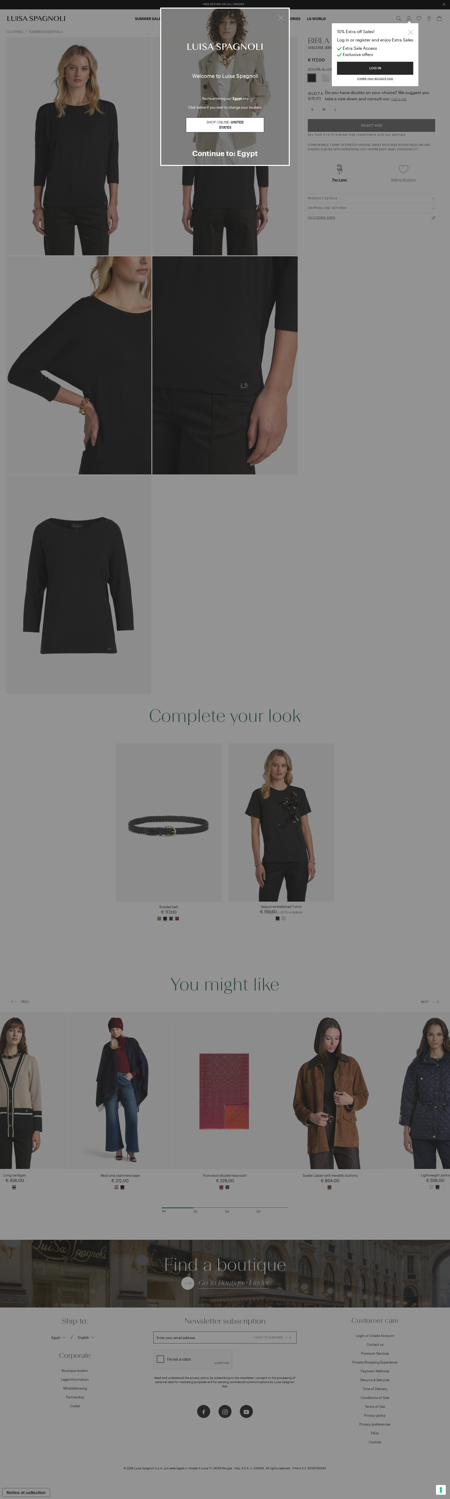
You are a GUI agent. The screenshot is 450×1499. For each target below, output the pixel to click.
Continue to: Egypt (225, 153)
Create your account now (375, 78)
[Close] (281, 17)
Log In (375, 68)
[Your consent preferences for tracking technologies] (441, 1490)
